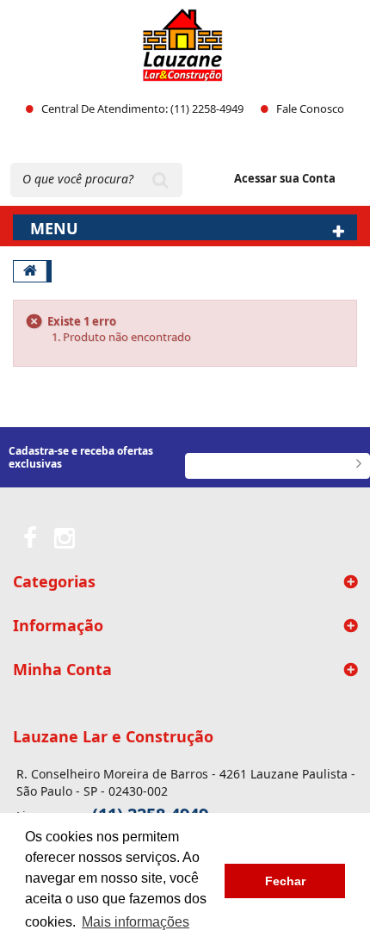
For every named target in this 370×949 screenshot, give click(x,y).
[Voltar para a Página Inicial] (30, 271)
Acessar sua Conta (285, 178)
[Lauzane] (183, 45)
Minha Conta (62, 669)
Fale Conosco (310, 108)
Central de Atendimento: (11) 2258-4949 (142, 108)
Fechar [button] (285, 881)
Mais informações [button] (135, 922)
